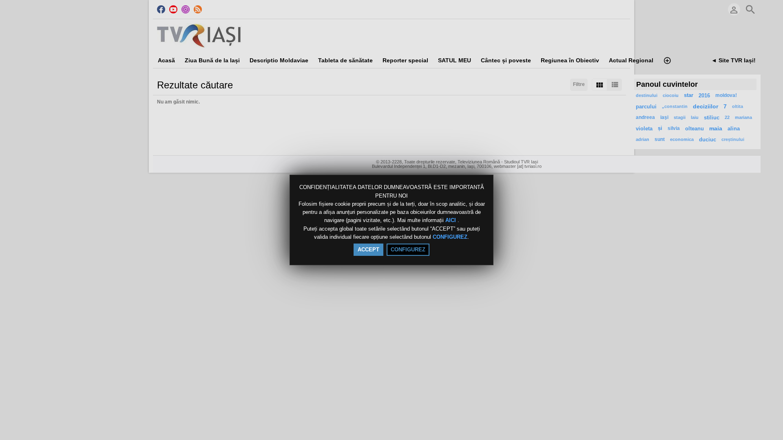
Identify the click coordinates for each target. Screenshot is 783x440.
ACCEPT (368, 249)
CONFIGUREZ (450, 237)
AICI (451, 221)
